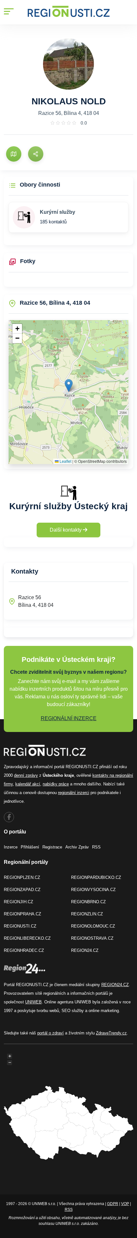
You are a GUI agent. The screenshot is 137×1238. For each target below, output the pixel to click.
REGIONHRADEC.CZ (24, 950)
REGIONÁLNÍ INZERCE (69, 718)
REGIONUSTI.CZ (20, 926)
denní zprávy (26, 775)
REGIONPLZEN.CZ (22, 877)
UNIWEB (33, 1002)
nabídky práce (56, 784)
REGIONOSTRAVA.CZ (92, 938)
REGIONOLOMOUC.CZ (93, 926)
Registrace (52, 847)
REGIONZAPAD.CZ (22, 889)
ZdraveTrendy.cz (111, 1033)
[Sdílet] (35, 154)
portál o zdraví (50, 1033)
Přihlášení (30, 847)
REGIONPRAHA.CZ (22, 914)
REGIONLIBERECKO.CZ (27, 938)
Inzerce (11, 847)
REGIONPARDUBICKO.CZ (96, 877)
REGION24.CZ (84, 950)
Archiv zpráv (77, 847)
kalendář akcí (27, 784)
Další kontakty (66, 530)
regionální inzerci (73, 792)
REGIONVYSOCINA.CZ (93, 889)
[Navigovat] (13, 154)
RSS (96, 847)
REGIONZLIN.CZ (87, 914)
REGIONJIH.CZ (18, 901)
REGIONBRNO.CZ (88, 901)
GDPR (112, 1204)
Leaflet (65, 461)
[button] (69, 385)
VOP (125, 1204)
